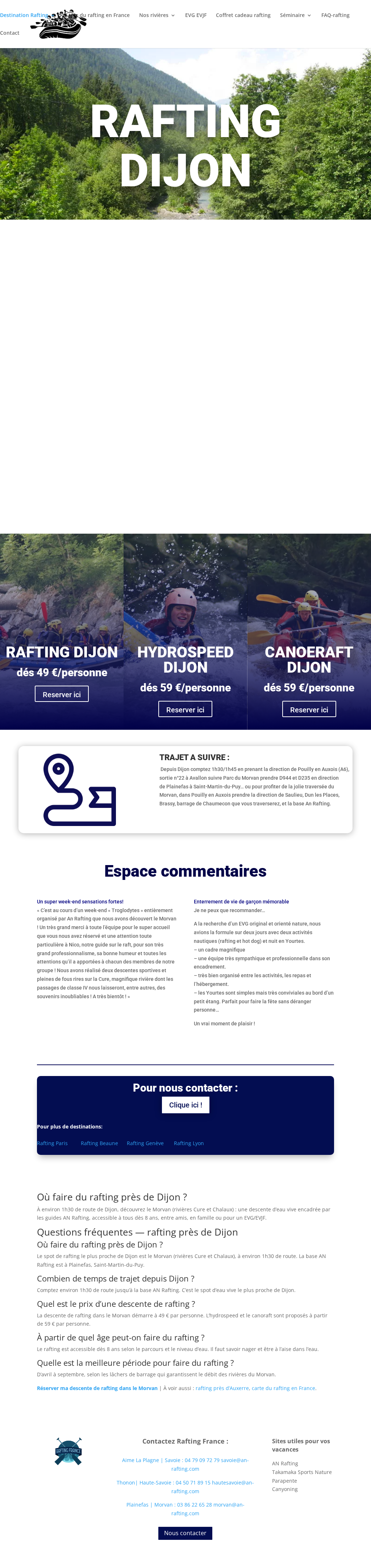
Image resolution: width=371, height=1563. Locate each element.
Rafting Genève (146, 1143)
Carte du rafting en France (97, 15)
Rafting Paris (53, 1143)
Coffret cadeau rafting (243, 15)
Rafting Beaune (98, 1143)
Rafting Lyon (189, 1143)
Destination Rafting (24, 15)
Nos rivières (153, 15)
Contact (10, 33)
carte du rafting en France (283, 1388)
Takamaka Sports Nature (302, 1472)
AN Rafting (285, 1463)
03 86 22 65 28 (239, 318)
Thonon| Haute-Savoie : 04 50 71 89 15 (164, 1482)
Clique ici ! (185, 1105)
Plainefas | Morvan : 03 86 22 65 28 (169, 1504)
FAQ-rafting (335, 15)
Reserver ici (62, 694)
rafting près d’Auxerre (222, 1388)
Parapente (284, 1480)
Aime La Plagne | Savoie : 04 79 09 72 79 (171, 1460)
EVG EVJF (196, 15)
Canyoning (285, 1489)
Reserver (239, 419)
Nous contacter (185, 1533)
